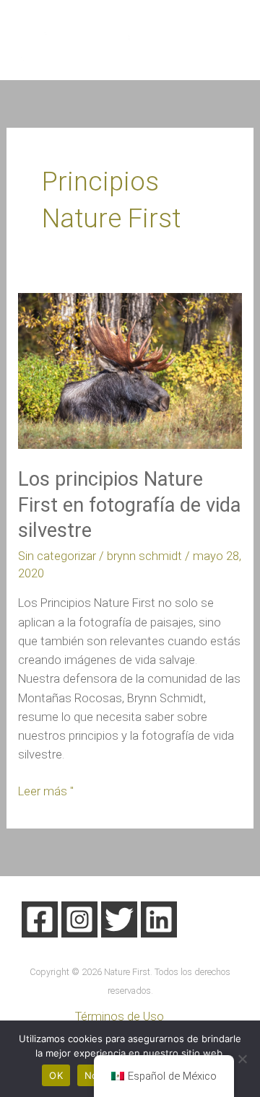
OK (56, 1075)
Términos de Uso (119, 1016)
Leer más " (46, 790)
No (91, 1075)
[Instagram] (79, 919)
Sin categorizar (57, 556)
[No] (242, 1059)
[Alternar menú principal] (229, 40)
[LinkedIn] (159, 919)
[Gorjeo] (119, 919)
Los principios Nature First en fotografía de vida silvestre (129, 505)
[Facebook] (40, 919)
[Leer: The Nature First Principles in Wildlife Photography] (129, 370)
